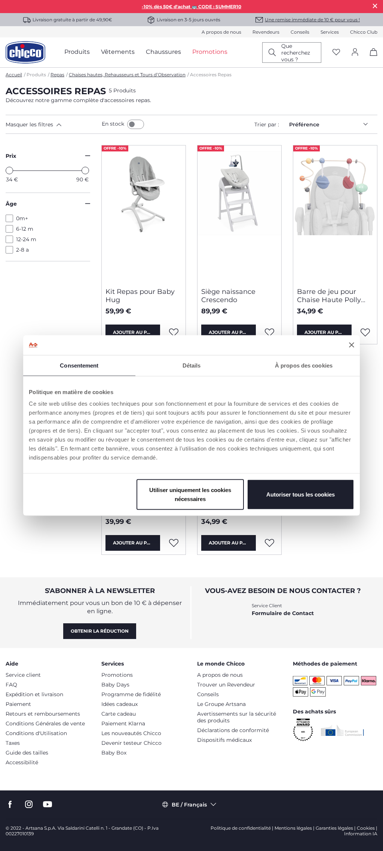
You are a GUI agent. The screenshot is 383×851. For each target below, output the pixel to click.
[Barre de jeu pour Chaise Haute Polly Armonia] (335, 213)
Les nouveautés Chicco (131, 733)
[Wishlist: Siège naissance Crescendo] (270, 332)
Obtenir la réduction (100, 631)
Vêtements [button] (118, 51)
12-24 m (26, 239)
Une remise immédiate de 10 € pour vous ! (312, 19)
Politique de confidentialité (241, 828)
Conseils (300, 32)
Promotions (117, 675)
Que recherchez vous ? (295, 53)
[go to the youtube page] (47, 804)
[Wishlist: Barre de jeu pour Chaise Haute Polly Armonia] (365, 332)
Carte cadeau (118, 713)
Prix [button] (11, 156)
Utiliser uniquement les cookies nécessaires (190, 494)
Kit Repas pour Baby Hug (140, 296)
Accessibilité (22, 762)
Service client (23, 675)
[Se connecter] (355, 52)
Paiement (18, 704)
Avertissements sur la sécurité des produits (236, 717)
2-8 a (22, 249)
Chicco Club (363, 32)
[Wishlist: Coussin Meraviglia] (270, 543)
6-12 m (24, 228)
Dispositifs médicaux (224, 740)
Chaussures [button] (163, 51)
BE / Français (189, 804)
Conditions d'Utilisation (36, 733)
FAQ (11, 684)
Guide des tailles (27, 752)
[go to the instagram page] (28, 804)
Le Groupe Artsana (221, 704)
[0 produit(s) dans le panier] (370, 58)
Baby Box (113, 752)
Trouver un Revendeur (226, 684)
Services (330, 32)
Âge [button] (11, 203)
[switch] (135, 124)
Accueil (14, 74)
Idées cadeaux (119, 704)
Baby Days (115, 684)
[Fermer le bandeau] (351, 345)
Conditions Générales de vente (45, 723)
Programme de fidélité (131, 694)
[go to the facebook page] (10, 804)
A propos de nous (221, 32)
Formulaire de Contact (283, 613)
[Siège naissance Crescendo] (239, 213)
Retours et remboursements (43, 713)
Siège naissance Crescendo (228, 296)
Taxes (13, 743)
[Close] (375, 5)
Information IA (360, 833)
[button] (52, 124)
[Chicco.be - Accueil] (25, 52)
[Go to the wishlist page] (336, 52)
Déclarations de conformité (233, 730)
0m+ (22, 218)
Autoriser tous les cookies (300, 494)
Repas (57, 74)
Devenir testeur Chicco (131, 743)
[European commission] (342, 730)
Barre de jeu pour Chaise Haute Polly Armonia (329, 296)
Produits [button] (77, 51)
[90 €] (85, 170)
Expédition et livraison (34, 694)
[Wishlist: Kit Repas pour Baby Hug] (174, 332)
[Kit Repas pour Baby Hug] (144, 213)
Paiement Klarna (123, 723)
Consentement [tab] (79, 365)
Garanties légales (334, 828)
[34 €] (9, 170)
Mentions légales (293, 828)
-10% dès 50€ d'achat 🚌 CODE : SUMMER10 (191, 6)
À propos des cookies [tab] (304, 365)
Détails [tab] (192, 365)
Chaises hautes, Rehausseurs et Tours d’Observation (127, 74)
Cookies (366, 828)
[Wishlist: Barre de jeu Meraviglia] (174, 543)
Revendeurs (265, 32)
